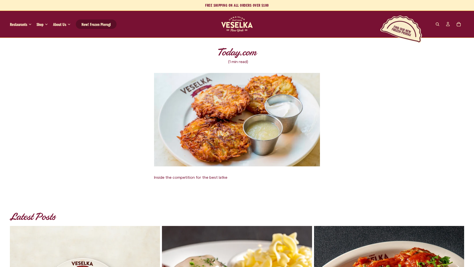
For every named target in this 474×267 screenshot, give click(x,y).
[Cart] (458, 24)
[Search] (437, 24)
